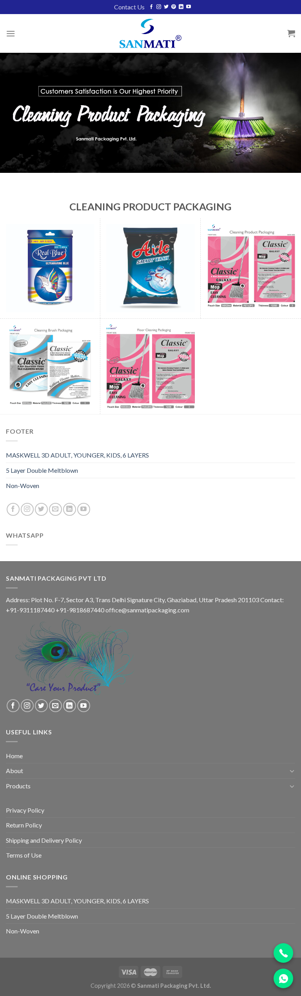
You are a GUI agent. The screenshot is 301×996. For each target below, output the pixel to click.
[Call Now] (283, 953)
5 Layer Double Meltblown (42, 470)
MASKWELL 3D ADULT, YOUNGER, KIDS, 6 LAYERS (77, 455)
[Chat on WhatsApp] (283, 978)
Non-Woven (22, 485)
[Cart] (291, 33)
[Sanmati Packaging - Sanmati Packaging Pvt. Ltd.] (150, 33)
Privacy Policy (25, 810)
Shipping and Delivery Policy (44, 840)
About (14, 770)
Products (18, 786)
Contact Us (129, 7)
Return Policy (24, 825)
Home (14, 755)
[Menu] (10, 33)
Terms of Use (24, 855)
